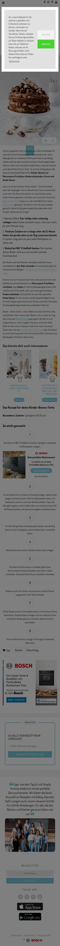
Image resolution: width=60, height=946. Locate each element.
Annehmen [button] (45, 44)
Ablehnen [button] (46, 34)
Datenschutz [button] (14, 61)
